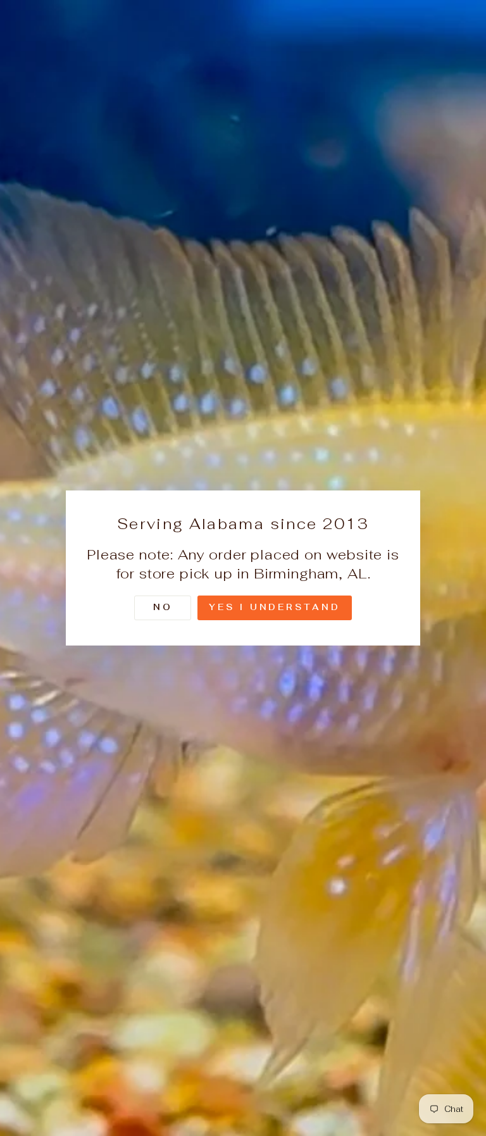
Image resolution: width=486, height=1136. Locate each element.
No (163, 607)
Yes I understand (274, 607)
